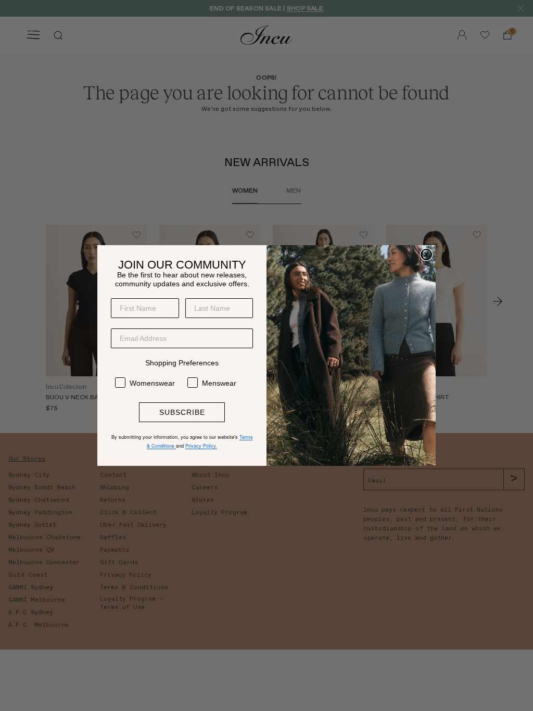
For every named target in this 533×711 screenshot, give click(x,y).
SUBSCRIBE (182, 412)
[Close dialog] (426, 254)
